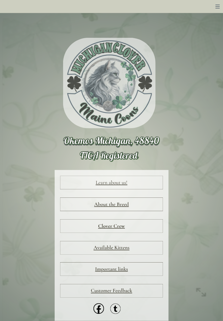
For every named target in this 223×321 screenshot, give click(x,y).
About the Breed (111, 204)
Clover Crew (111, 226)
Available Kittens (111, 248)
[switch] (217, 6)
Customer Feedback (111, 291)
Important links (111, 269)
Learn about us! (112, 182)
